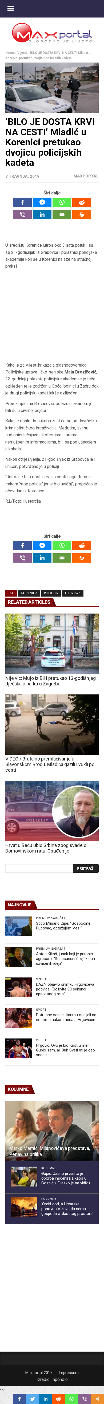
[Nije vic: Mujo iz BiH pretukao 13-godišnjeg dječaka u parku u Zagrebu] (52, 644)
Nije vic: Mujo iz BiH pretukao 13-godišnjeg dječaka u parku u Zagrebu (50, 680)
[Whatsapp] (62, 202)
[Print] (81, 214)
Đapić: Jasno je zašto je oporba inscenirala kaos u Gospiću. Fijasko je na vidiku (65, 1178)
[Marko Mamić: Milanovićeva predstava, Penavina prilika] (52, 1131)
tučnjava (73, 593)
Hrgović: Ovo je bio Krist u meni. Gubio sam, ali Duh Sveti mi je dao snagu (65, 1050)
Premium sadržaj (50, 918)
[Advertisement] (52, 315)
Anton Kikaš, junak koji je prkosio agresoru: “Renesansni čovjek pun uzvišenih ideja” (65, 958)
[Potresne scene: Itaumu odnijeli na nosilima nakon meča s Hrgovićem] (18, 1018)
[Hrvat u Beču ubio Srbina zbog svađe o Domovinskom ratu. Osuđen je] (52, 811)
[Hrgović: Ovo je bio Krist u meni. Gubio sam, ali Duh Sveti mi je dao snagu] (18, 1048)
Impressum (69, 1372)
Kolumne (48, 1168)
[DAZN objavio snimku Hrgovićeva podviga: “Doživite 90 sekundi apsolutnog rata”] (18, 987)
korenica (29, 593)
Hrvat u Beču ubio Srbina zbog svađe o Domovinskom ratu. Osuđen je (45, 848)
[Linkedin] (42, 214)
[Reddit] (81, 202)
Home (10, 53)
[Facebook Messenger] (42, 202)
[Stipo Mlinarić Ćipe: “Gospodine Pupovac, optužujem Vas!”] (18, 926)
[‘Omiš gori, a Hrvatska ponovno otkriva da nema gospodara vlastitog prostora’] (24, 1207)
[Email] (62, 214)
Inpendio (59, 1379)
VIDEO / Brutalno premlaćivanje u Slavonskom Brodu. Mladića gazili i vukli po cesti (49, 764)
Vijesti (22, 53)
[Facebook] (22, 202)
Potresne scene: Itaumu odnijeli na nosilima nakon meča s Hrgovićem (66, 1017)
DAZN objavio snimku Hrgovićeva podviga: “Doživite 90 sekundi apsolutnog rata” (65, 989)
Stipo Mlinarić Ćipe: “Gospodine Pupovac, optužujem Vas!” (63, 926)
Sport (41, 979)
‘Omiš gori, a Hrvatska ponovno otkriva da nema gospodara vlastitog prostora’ (67, 1209)
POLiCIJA (51, 593)
